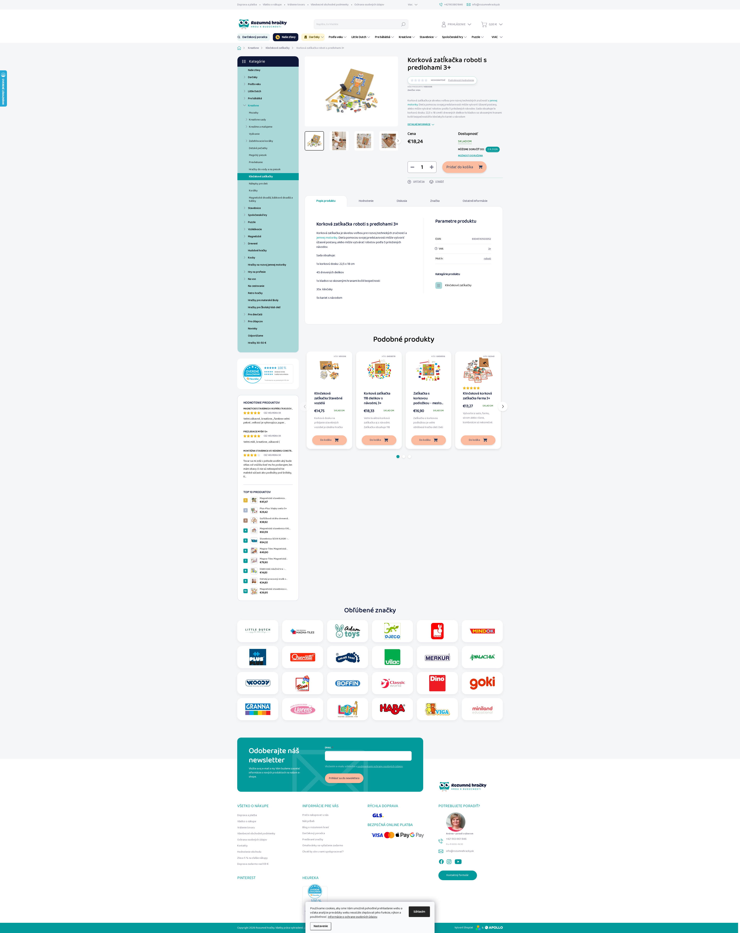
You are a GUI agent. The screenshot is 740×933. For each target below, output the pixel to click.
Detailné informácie (419, 124)
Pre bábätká (255, 98)
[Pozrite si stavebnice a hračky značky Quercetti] (302, 657)
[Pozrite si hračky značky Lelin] (348, 709)
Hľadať (403, 24)
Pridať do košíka (459, 167)
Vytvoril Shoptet (463, 927)
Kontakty (242, 846)
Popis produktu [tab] (326, 201)
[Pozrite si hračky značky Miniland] (482, 709)
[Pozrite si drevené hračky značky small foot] (347, 657)
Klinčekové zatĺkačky (261, 176)
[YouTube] (458, 861)
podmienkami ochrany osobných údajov (380, 766)
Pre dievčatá (255, 314)
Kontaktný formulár (458, 875)
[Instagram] (449, 861)
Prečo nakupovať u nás (315, 815)
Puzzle (252, 222)
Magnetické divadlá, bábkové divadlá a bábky (271, 199)
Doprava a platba (247, 5)
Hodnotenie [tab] (366, 201)
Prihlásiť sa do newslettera (344, 778)
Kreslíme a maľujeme (260, 127)
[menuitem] (253, 37)
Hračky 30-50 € (257, 343)
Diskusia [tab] (402, 201)
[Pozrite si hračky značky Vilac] (392, 657)
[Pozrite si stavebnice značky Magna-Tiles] (302, 631)
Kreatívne (253, 105)
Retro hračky (255, 293)
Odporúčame (255, 336)
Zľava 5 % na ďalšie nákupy (252, 858)
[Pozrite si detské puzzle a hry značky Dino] (437, 683)
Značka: (414, 90)
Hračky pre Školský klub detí (264, 307)
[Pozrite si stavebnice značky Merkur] (437, 657)
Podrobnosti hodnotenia (461, 80)
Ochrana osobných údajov (369, 5)
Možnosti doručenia (470, 155)
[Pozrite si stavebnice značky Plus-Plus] (257, 657)
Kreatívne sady (257, 120)
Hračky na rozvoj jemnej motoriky (267, 265)
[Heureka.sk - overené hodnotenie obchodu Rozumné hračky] (268, 373)
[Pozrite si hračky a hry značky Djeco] (392, 631)
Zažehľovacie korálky (261, 141)
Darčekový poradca (313, 833)
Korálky (253, 190)
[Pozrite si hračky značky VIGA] (437, 709)
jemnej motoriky (326, 237)
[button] (398, 456)
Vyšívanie (254, 134)
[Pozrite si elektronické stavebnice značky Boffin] (347, 683)
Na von (252, 279)
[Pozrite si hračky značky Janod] (437, 631)
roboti (487, 259)
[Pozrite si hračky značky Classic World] (392, 683)
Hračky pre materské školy (263, 300)
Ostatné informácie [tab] (475, 201)
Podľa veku (254, 84)
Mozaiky (253, 113)
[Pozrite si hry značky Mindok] (482, 631)
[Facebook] (441, 861)
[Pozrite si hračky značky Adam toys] (347, 631)
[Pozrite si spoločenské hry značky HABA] (392, 709)
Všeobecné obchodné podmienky (330, 5)
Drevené (252, 243)
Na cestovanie (256, 286)
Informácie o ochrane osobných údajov (352, 916)
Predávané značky (312, 839)
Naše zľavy (254, 70)
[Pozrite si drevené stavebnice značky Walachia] (482, 657)
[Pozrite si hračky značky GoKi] (482, 683)
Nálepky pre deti (258, 184)
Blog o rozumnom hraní (315, 827)
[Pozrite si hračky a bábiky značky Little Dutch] (257, 631)
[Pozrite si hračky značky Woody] (257, 683)
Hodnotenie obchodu (249, 852)
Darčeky (252, 77)
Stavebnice (254, 208)
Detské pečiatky (258, 148)
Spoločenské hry (257, 215)
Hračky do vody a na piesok (265, 169)
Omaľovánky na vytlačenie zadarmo (322, 845)
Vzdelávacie (255, 229)
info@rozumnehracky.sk (460, 851)
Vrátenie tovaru (296, 5)
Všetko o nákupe (272, 5)
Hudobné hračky (257, 250)
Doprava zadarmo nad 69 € (253, 864)
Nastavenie (321, 926)
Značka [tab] (435, 201)
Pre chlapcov (255, 321)
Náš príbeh (308, 821)
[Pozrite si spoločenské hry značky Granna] (257, 709)
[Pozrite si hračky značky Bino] (302, 683)
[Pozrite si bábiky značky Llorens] (302, 709)
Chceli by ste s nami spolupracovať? (323, 852)
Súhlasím (419, 911)
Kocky (251, 258)
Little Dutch (254, 91)
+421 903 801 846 (456, 839)
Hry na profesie (257, 272)
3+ (489, 249)
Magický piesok (258, 155)
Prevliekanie (256, 162)
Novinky (252, 328)
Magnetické (254, 236)
